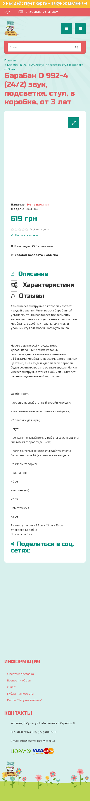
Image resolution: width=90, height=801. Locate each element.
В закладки (22, 246)
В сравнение (45, 246)
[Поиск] (77, 47)
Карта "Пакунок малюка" (24, 700)
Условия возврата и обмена (36, 255)
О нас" (11, 687)
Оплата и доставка (20, 674)
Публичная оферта (20, 694)
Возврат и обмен (19, 680)
